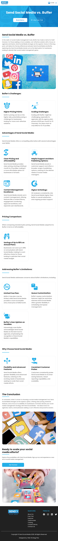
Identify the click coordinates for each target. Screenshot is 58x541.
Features (30, 518)
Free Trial (30, 516)
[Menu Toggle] (56, 3)
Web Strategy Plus (33, 538)
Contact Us (31, 526)
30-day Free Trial (37, 20)
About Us (30, 514)
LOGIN (52, 3)
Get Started (13, 465)
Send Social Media (25, 534)
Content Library (32, 524)
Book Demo (20, 20)
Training (30, 522)
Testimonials (32, 520)
